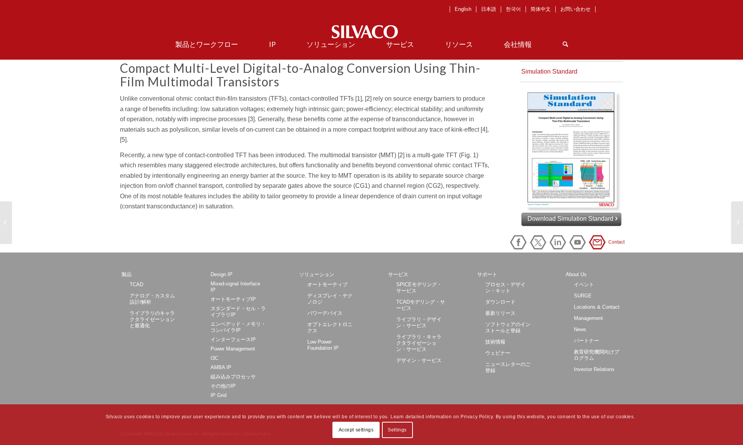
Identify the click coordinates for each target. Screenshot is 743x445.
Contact (598, 242)
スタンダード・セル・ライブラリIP (238, 312)
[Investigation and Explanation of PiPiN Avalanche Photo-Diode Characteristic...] (6, 222)
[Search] (565, 44)
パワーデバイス (324, 313)
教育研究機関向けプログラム (596, 355)
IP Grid (218, 395)
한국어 (513, 9)
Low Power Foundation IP (323, 345)
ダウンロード (500, 302)
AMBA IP (221, 367)
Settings (397, 430)
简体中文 (541, 9)
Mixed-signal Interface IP (235, 287)
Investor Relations (594, 369)
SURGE (583, 296)
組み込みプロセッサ (233, 377)
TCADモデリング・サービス (420, 305)
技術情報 (495, 342)
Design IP (222, 274)
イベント (584, 284)
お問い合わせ (575, 9)
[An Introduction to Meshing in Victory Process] (737, 222)
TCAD (136, 284)
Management (588, 318)
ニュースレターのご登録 (508, 367)
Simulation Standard (549, 71)
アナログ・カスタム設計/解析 (152, 299)
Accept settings (356, 430)
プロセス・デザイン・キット (505, 288)
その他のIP (223, 386)
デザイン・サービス (419, 360)
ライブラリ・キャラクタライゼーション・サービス (419, 343)
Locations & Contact (597, 307)
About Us (576, 274)
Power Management (233, 349)
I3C (214, 358)
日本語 (488, 9)
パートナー (586, 341)
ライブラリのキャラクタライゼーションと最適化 (152, 319)
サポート (487, 274)
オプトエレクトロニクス (330, 327)
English (463, 9)
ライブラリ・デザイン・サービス (419, 322)
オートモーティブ (327, 284)
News (580, 329)
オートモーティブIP (233, 299)
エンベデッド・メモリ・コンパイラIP (238, 327)
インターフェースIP (233, 339)
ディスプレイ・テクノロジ (330, 299)
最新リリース (500, 313)
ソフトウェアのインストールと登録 (508, 327)
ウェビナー (497, 353)
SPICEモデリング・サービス (419, 288)
